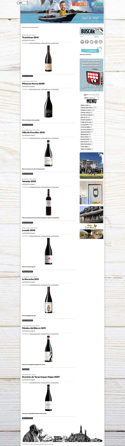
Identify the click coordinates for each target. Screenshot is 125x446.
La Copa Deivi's (55, 43)
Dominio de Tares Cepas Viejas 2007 (41, 377)
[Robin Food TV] (91, 91)
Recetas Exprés (85, 139)
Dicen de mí (84, 117)
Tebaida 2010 (29, 181)
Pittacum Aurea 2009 (33, 84)
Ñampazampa (84, 134)
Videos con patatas (86, 149)
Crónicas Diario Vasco (34, 43)
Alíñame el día (84, 105)
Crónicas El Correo (46, 43)
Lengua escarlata (85, 132)
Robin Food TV (85, 141)
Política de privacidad (38, 444)
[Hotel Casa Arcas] (91, 238)
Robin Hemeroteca (86, 144)
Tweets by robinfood (85, 54)
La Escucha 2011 (30, 279)
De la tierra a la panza (86, 115)
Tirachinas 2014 (30, 37)
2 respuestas (26, 369)
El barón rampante (86, 119)
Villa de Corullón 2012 (33, 132)
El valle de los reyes (86, 122)
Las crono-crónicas (86, 129)
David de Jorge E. (29, 40)
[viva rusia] (91, 178)
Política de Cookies (48, 444)
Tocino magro (84, 146)
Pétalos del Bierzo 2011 (34, 328)
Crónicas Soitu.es (85, 112)
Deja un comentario (28, 76)
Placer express (85, 136)
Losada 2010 (28, 230)
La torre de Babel (85, 127)
